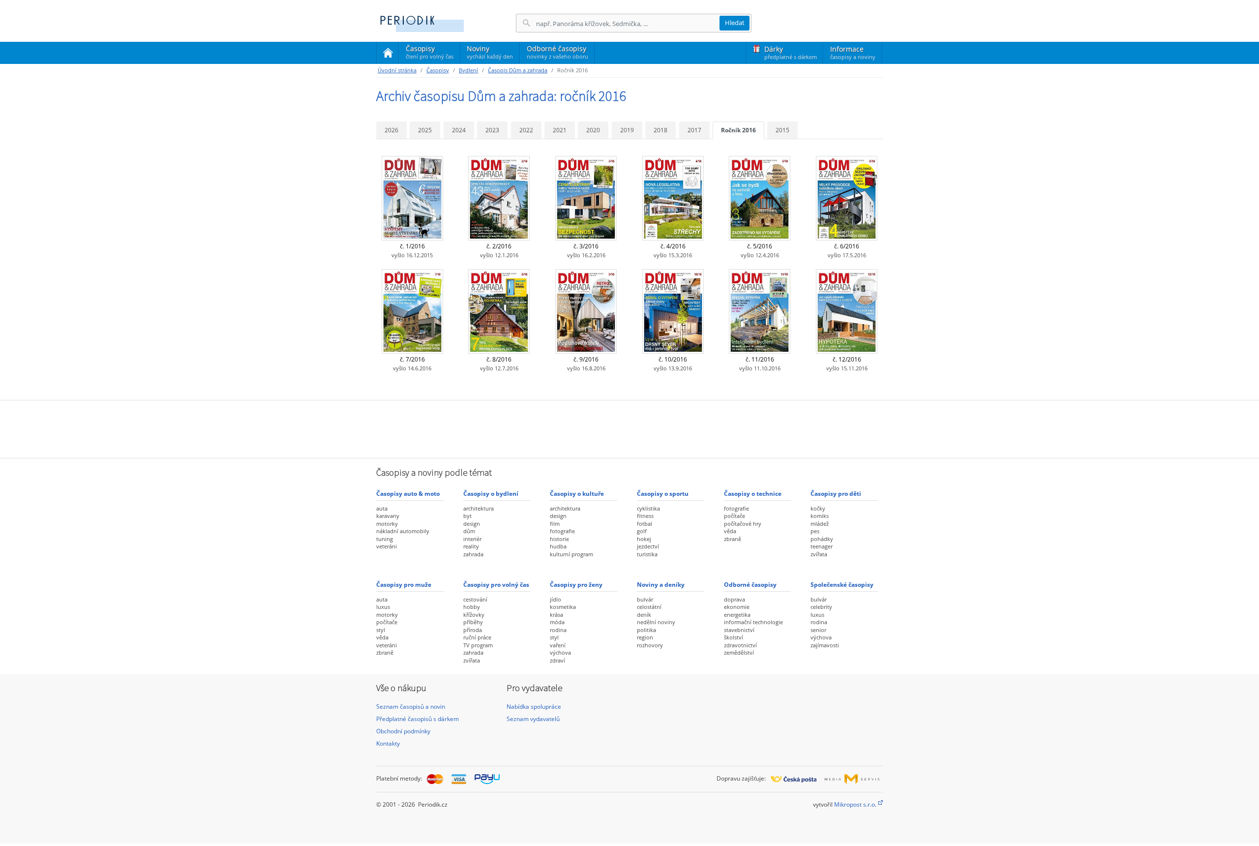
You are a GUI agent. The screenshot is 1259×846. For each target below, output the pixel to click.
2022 (526, 130)
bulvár (645, 599)
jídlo (555, 599)
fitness (645, 515)
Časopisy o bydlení (490, 493)
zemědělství (739, 652)
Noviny (490, 52)
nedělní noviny (656, 622)
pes (814, 531)
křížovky (473, 614)
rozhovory (650, 645)
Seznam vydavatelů (533, 719)
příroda (472, 630)
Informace (852, 52)
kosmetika (563, 606)
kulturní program (571, 554)
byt (467, 515)
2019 (627, 130)
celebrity (821, 606)
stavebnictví (739, 630)
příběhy (473, 622)
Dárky (790, 52)
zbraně (732, 539)
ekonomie (736, 606)
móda (557, 622)
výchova (560, 652)
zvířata (818, 554)
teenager (821, 546)
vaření (558, 645)
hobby (471, 606)
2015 (782, 130)
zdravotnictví (740, 645)
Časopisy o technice (752, 493)
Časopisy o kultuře (577, 493)
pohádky (821, 539)
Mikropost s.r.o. (855, 804)
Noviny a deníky (661, 584)
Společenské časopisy (841, 584)
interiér (472, 539)
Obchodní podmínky (403, 731)
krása (556, 614)
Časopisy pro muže (403, 584)
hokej (644, 539)
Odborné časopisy (557, 52)
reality (471, 546)
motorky (387, 523)
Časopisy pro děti (835, 493)
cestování (475, 599)
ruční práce (477, 637)
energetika (737, 614)
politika (646, 630)
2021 (560, 130)
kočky (817, 508)
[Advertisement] (629, 428)
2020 (593, 130)
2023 (492, 130)
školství (733, 637)
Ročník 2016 (738, 130)
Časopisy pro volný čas (496, 584)
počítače (734, 515)
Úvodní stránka (397, 70)
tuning (384, 539)
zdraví (557, 660)
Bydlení (468, 70)
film (555, 523)
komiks (819, 515)
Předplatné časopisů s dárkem (417, 719)
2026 (391, 130)
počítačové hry (742, 523)
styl (380, 630)
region (645, 637)
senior (818, 630)
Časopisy (429, 53)
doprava (734, 599)
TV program (478, 645)
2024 (459, 130)
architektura (478, 508)
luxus (383, 606)
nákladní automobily (402, 531)
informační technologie (753, 622)
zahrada (473, 554)
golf (642, 531)
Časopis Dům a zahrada (517, 70)
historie (559, 539)
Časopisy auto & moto (408, 493)
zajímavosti (824, 645)
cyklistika (648, 508)
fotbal (644, 523)
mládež (819, 523)
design (471, 523)
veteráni (386, 546)
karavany (387, 515)
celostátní (649, 606)
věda (730, 531)
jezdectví (648, 546)
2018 (660, 130)
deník (644, 614)
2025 (425, 130)
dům (469, 531)
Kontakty (388, 743)
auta (382, 508)
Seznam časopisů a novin (410, 706)
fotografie (562, 531)
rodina (558, 630)
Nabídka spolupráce (534, 706)
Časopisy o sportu (663, 493)
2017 (694, 130)
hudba (558, 546)
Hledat (735, 22)
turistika (647, 554)
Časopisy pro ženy (576, 584)
